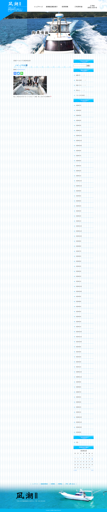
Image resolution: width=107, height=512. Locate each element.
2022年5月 (78, 311)
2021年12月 (79, 331)
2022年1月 (78, 326)
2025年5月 (78, 160)
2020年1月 (78, 412)
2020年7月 (78, 392)
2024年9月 (78, 191)
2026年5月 (78, 115)
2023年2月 (78, 276)
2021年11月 (79, 336)
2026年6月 (78, 110)
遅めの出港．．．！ (81, 80)
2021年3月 (78, 356)
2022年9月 (78, 296)
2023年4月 (78, 266)
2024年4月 (78, 206)
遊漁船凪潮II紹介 (52, 7)
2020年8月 (78, 387)
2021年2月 (78, 361)
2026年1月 (78, 130)
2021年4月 (78, 351)
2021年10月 (79, 341)
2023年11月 (79, 231)
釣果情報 (65, 7)
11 (92, 458)
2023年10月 (79, 236)
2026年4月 (78, 120)
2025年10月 (79, 145)
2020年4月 (78, 402)
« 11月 (75, 470)
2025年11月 (79, 140)
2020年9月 (78, 382)
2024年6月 (78, 196)
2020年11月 (79, 377)
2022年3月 (78, 321)
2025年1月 (78, 175)
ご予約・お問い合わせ (92, 7)
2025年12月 (79, 135)
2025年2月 (78, 170)
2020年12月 (79, 372)
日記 (77, 442)
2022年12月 (79, 286)
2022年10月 (79, 291)
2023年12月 (79, 226)
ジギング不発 (20, 65)
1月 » (92, 470)
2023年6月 (78, 256)
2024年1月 (78, 221)
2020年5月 (78, 397)
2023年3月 (78, 271)
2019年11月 (79, 422)
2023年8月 (78, 246)
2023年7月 (78, 251)
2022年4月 (78, 316)
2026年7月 (78, 105)
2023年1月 (78, 281)
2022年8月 (78, 301)
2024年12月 (79, 180)
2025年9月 (78, 150)
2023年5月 (78, 261)
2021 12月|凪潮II (103, 0)
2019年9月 (78, 432)
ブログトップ (83, 61)
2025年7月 (78, 155)
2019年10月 (79, 427)
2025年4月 (78, 165)
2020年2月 (78, 407)
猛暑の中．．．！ (80, 75)
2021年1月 (78, 367)
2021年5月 (78, 346)
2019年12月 (79, 417)
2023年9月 (78, 241)
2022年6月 (78, 306)
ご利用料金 (78, 7)
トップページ (39, 7)
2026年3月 (78, 125)
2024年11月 (79, 185)
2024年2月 (78, 216)
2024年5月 (78, 201)
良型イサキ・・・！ (81, 85)
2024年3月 (78, 211)
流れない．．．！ (80, 90)
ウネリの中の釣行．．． (82, 95)
